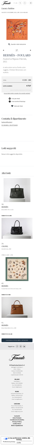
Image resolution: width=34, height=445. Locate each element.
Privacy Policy (17, 422)
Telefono (13, 383)
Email (13, 387)
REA (14, 373)
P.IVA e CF (14, 371)
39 (2, 244)
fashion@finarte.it (7, 122)
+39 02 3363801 (19, 383)
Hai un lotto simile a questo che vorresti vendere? (17, 93)
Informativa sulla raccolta (11, 443)
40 (2, 283)
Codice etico (17, 423)
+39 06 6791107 (19, 395)
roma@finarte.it (18, 399)
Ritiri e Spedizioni (17, 425)
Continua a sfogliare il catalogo (17, 340)
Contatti (17, 416)
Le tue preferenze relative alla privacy (19, 438)
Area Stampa (17, 418)
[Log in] (24, 3)
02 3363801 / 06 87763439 (10, 125)
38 (2, 204)
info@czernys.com (18, 411)
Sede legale (13, 367)
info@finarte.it (18, 387)
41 (2, 323)
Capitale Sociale (14, 375)
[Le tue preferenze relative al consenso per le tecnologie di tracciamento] (9, 441)
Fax (13, 385)
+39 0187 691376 (19, 407)
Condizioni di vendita (17, 420)
